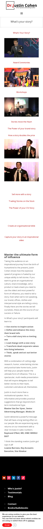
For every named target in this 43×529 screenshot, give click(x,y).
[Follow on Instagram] (9, 478)
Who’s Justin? (15, 488)
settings (31, 521)
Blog (10, 496)
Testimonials (15, 492)
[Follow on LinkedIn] (14, 478)
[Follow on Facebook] (18, 478)
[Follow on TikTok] (23, 478)
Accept (7, 525)
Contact (12, 504)
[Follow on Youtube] (4, 478)
